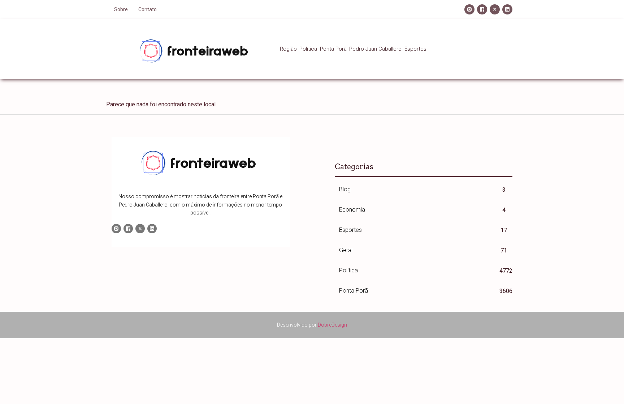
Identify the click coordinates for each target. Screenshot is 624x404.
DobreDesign (332, 325)
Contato (147, 9)
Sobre (121, 9)
